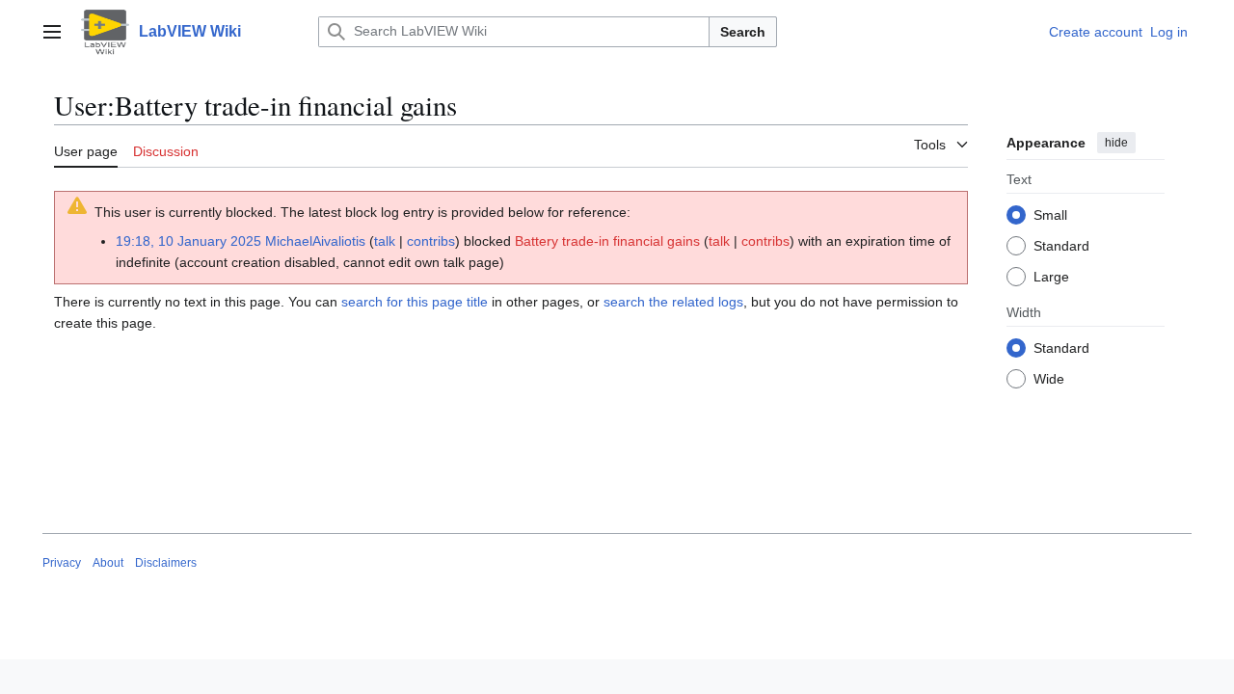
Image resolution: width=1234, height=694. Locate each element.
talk (384, 241)
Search (742, 32)
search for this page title (414, 301)
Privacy (61, 563)
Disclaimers (166, 563)
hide (1116, 142)
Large (1051, 276)
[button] (52, 31)
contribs (431, 241)
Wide (1048, 379)
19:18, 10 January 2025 (188, 241)
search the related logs (673, 301)
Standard (1061, 246)
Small (1050, 215)
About (108, 563)
